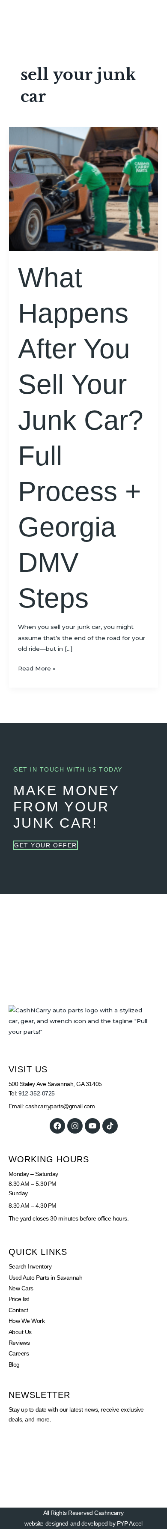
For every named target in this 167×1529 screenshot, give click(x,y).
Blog (14, 1364)
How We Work (27, 1320)
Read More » (37, 667)
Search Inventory (30, 1266)
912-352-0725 (36, 1093)
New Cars (21, 1288)
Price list (19, 1299)
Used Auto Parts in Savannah (46, 1277)
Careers (19, 1353)
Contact (18, 1310)
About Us (20, 1332)
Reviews (19, 1342)
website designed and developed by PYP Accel (83, 1523)
